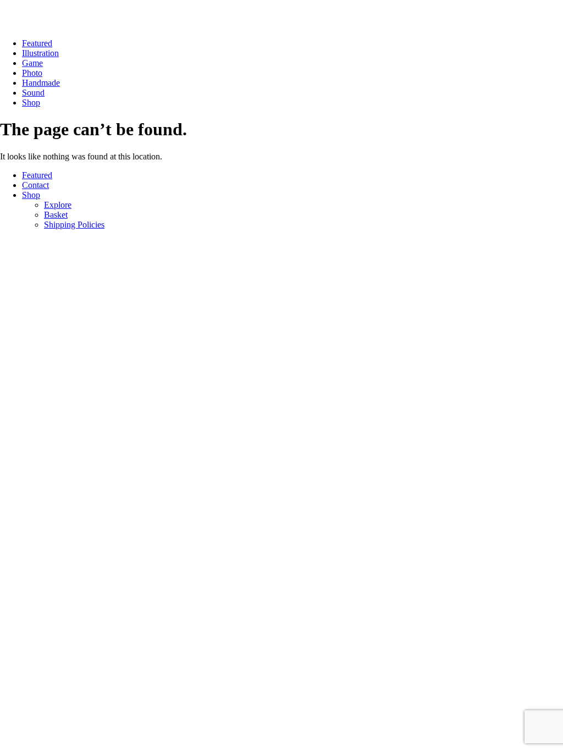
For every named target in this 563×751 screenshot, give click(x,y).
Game (32, 63)
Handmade (41, 82)
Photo (32, 73)
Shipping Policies (74, 224)
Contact (35, 185)
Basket (56, 214)
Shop (31, 102)
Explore (57, 204)
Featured (37, 43)
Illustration (40, 53)
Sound (33, 92)
